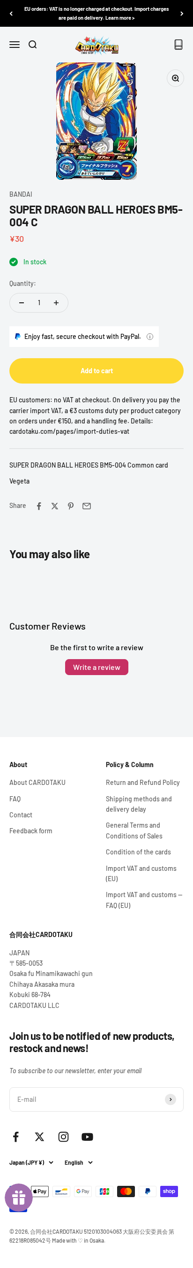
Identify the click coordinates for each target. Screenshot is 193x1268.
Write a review (96, 666)
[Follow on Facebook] (15, 1136)
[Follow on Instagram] (63, 1136)
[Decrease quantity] (21, 302)
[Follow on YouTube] (87, 1136)
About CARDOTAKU (37, 782)
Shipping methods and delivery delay (139, 804)
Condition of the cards (138, 852)
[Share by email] (87, 506)
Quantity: (22, 283)
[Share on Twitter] (55, 506)
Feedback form (30, 831)
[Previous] (11, 13)
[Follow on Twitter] (39, 1136)
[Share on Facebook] (39, 506)
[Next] (182, 13)
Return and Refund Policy (143, 782)
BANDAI (20, 194)
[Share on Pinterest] (71, 506)
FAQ (15, 799)
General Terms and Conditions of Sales (134, 830)
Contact (20, 815)
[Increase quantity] (56, 302)
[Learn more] (150, 336)
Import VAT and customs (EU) (141, 873)
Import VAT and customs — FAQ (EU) (144, 900)
